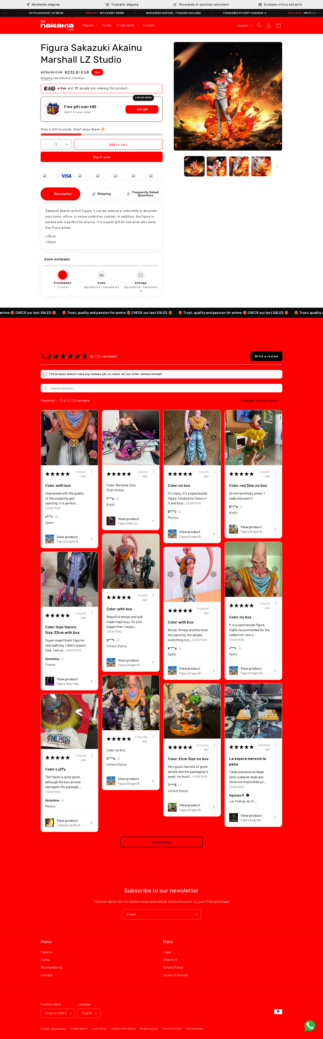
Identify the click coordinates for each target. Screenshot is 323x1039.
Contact (46, 975)
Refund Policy (173, 967)
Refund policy (195, 1028)
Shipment (170, 960)
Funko (45, 960)
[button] (90, 25)
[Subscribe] (196, 914)
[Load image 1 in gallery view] (194, 166)
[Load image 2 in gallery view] (217, 166)
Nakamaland (58, 1028)
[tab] (60, 194)
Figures (46, 952)
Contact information (123, 1028)
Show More (53, 508)
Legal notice (99, 1028)
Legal (167, 952)
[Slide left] (178, 166)
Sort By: (248, 400)
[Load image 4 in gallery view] (261, 166)
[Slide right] (277, 166)
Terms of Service (175, 975)
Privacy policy (79, 1028)
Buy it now (101, 157)
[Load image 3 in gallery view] (239, 166)
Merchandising (52, 967)
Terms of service (172, 1028)
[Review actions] (92, 471)
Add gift (142, 109)
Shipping (47, 78)
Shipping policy (149, 1028)
